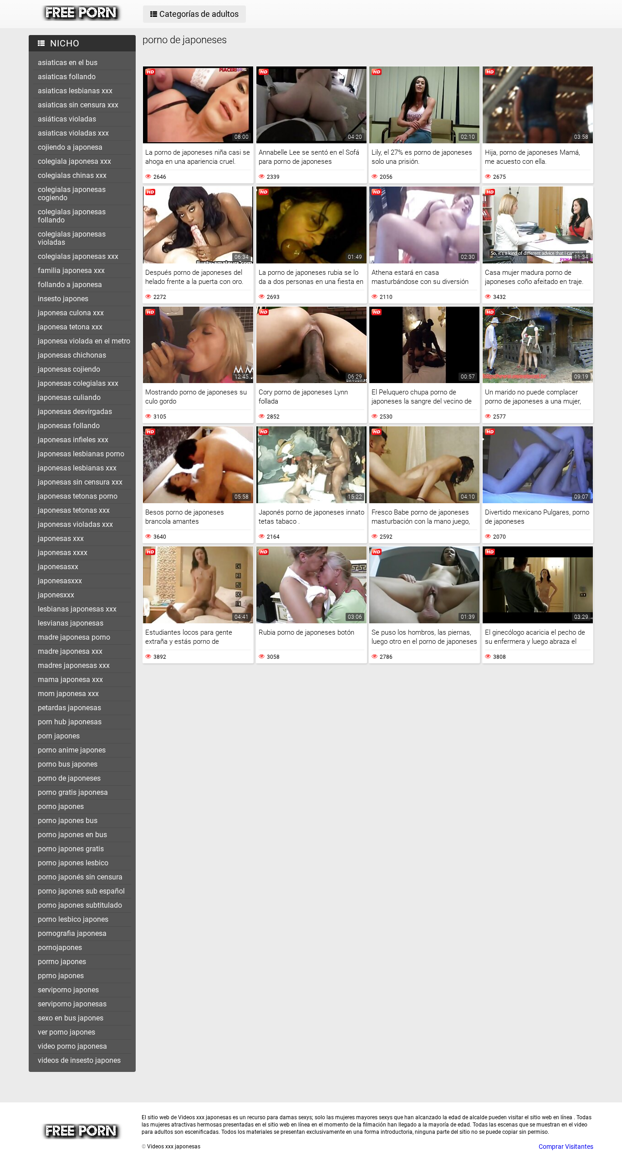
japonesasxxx (60, 580)
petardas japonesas (69, 707)
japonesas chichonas (72, 355)
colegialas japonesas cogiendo (72, 193)
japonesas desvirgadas (75, 411)
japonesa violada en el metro (84, 341)
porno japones (61, 806)
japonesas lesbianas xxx (77, 468)
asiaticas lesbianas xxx (75, 90)
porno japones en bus (72, 834)
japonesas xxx (61, 538)
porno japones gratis (71, 848)
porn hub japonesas (70, 721)
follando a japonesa (70, 284)
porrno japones (62, 961)
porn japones (59, 736)
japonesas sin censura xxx (80, 482)
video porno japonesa (72, 1046)
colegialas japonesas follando (72, 215)
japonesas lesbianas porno (81, 454)
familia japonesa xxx (71, 270)
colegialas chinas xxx (72, 175)
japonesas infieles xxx (73, 439)
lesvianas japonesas (70, 623)
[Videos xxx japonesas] (82, 18)
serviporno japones (68, 989)
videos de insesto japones (79, 1060)
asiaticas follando (67, 76)
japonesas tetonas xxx (74, 510)
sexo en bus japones (70, 1018)
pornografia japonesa (72, 933)
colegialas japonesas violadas (72, 238)
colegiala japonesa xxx (74, 161)
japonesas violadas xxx (75, 524)
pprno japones (61, 975)
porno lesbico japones (73, 919)
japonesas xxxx (62, 552)
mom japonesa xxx (68, 693)
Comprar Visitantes (566, 1146)
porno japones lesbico (73, 863)
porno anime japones (72, 750)
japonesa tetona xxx (70, 327)
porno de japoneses (69, 778)
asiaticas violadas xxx (73, 133)
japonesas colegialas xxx (78, 383)
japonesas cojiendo (69, 369)
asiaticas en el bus (67, 62)
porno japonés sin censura (80, 877)
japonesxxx (56, 595)
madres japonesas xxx (74, 665)
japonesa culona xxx (71, 312)
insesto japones (63, 298)
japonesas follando (69, 425)
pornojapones (60, 947)
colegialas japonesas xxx (78, 256)
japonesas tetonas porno (77, 496)
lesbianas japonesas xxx (77, 609)
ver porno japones (66, 1032)
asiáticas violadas (67, 119)
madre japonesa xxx (70, 651)
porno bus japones (67, 764)
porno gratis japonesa (73, 792)
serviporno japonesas (72, 1004)
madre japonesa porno (74, 637)
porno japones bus (67, 820)
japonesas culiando (69, 397)
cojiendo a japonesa (70, 147)
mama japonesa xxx (70, 679)
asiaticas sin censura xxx (78, 105)
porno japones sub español (81, 891)
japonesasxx (58, 566)
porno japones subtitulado (80, 905)
